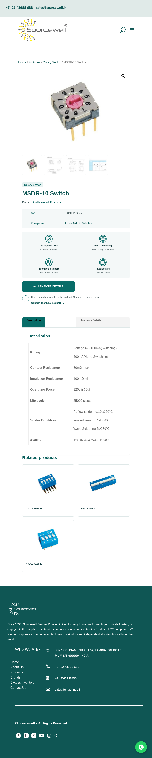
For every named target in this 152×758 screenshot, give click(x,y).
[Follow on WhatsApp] (55, 736)
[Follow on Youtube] (42, 736)
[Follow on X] (33, 735)
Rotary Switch (52, 62)
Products (16, 672)
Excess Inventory (22, 682)
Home (22, 62)
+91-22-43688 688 (19, 8)
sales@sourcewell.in (51, 8)
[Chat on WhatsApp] (141, 747)
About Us (17, 667)
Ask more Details (90, 320)
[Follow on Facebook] (18, 735)
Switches (34, 62)
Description (34, 320)
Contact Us (18, 687)
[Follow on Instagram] (49, 736)
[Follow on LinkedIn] (26, 735)
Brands (15, 677)
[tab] (49, 322)
